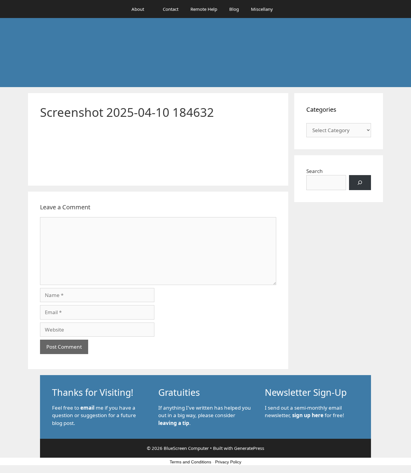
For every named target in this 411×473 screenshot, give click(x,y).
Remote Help (203, 9)
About (137, 9)
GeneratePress (249, 448)
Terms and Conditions (190, 461)
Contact (170, 9)
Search (314, 171)
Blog (234, 9)
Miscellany (262, 9)
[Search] (360, 182)
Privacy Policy (228, 461)
